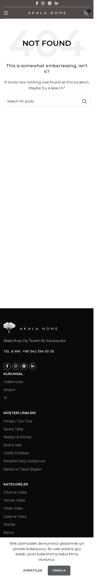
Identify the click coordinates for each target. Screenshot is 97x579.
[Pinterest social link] (24, 366)
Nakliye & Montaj (17, 437)
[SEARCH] (84, 101)
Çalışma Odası (15, 516)
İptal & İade (13, 445)
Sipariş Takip (13, 429)
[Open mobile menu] (6, 13)
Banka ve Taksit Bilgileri (23, 469)
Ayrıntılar (33, 570)
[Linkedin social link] (32, 366)
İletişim (9, 390)
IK (5, 398)
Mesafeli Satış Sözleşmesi (24, 461)
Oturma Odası (15, 492)
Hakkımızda (13, 382)
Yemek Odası (14, 500)
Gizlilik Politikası (16, 453)
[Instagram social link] (15, 366)
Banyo (9, 532)
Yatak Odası (13, 508)
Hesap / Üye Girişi (18, 421)
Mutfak (9, 524)
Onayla (59, 570)
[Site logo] (47, 12)
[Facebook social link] (7, 366)
